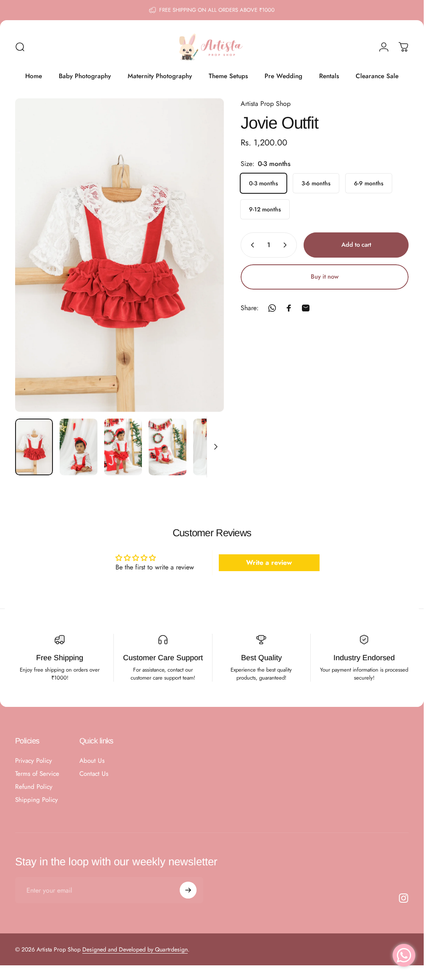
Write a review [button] (269, 562)
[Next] (204, 268)
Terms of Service (37, 774)
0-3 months (263, 183)
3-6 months (316, 183)
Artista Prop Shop (266, 103)
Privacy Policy (33, 761)
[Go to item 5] (212, 447)
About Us (92, 761)
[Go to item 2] (78, 447)
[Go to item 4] (167, 447)
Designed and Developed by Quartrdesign (135, 949)
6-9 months (368, 183)
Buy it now (324, 276)
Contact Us (93, 774)
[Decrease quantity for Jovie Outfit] (250, 245)
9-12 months (265, 209)
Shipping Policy (36, 800)
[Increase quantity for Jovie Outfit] (286, 245)
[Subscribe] (188, 890)
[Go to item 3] (123, 447)
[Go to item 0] (34, 447)
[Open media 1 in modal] (119, 255)
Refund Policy (33, 787)
